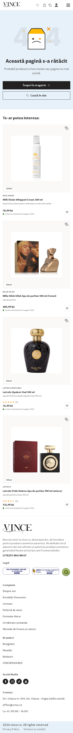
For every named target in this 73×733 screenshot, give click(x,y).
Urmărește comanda (15, 622)
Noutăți (7, 650)
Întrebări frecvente (14, 597)
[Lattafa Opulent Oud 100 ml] (36, 363)
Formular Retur (12, 616)
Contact (8, 603)
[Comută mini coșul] (44, 5)
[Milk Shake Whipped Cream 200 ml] (36, 169)
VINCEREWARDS (13, 663)
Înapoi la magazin (34, 85)
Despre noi (9, 591)
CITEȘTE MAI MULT (14, 555)
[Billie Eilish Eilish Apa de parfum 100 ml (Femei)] (36, 266)
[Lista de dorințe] (50, 5)
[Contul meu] (56, 5)
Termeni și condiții (34, 729)
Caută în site (38, 95)
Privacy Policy (11, 729)
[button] (66, 128)
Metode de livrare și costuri (19, 629)
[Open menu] (68, 5)
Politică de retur (12, 610)
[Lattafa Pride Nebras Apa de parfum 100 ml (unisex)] (36, 462)
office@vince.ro (12, 705)
